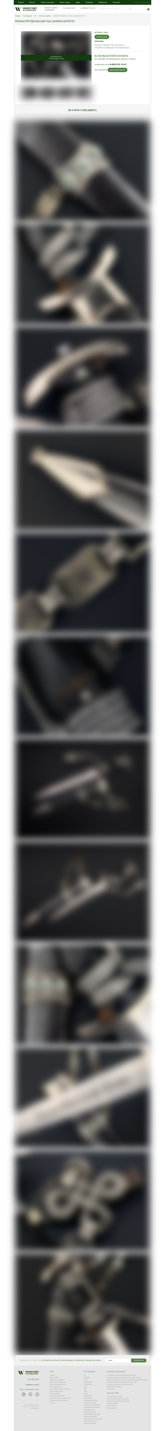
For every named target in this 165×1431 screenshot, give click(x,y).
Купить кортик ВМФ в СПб (58, 1382)
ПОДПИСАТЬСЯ (139, 1360)
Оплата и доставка (47, 2)
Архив (78, 2)
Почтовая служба (89, 1409)
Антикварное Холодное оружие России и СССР (121, 1375)
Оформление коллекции (114, 1386)
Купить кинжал (111, 1408)
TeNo (85, 1391)
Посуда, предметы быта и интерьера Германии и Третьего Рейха (127, 1379)
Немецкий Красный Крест (92, 1405)
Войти (137, 2)
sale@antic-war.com (88, 8)
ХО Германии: (89, 1371)
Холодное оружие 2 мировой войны (118, 1401)
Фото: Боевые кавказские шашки (60, 1389)
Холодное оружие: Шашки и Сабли (118, 1398)
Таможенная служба (90, 1416)
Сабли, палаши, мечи (90, 1421)
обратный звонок (117, 70)
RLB (85, 1389)
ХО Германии (27, 16)
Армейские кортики (90, 1402)
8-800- (69, 8)
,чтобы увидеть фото (56, 58)
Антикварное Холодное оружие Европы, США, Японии (124, 1377)
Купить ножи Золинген (57, 1379)
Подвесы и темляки (90, 1423)
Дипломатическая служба (92, 1407)
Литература (110, 1389)
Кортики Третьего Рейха (114, 1396)
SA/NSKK (86, 1377)
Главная (21, 2)
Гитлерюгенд (88, 1384)
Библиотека (103, 2)
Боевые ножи (88, 1398)
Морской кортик (55, 1393)
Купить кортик (111, 1405)
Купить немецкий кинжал (58, 1384)
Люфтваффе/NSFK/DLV (91, 1400)
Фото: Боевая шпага (56, 1386)
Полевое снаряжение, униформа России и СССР (122, 1382)
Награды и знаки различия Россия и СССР (120, 1384)
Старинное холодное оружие (59, 1400)
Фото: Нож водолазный (57, 1396)
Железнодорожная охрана (92, 1414)
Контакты (116, 2)
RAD (85, 1386)
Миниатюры (88, 1396)
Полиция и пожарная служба (93, 1418)
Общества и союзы (90, 1412)
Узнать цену (101, 37)
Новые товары (65, 2)
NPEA (85, 1379)
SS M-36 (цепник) (45, 16)
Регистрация (145, 2)
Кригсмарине (88, 1382)
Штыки (86, 1393)
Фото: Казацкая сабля (56, 1391)
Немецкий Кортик (112, 1403)
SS (35, 16)
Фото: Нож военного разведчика (60, 1398)
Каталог (32, 2)
